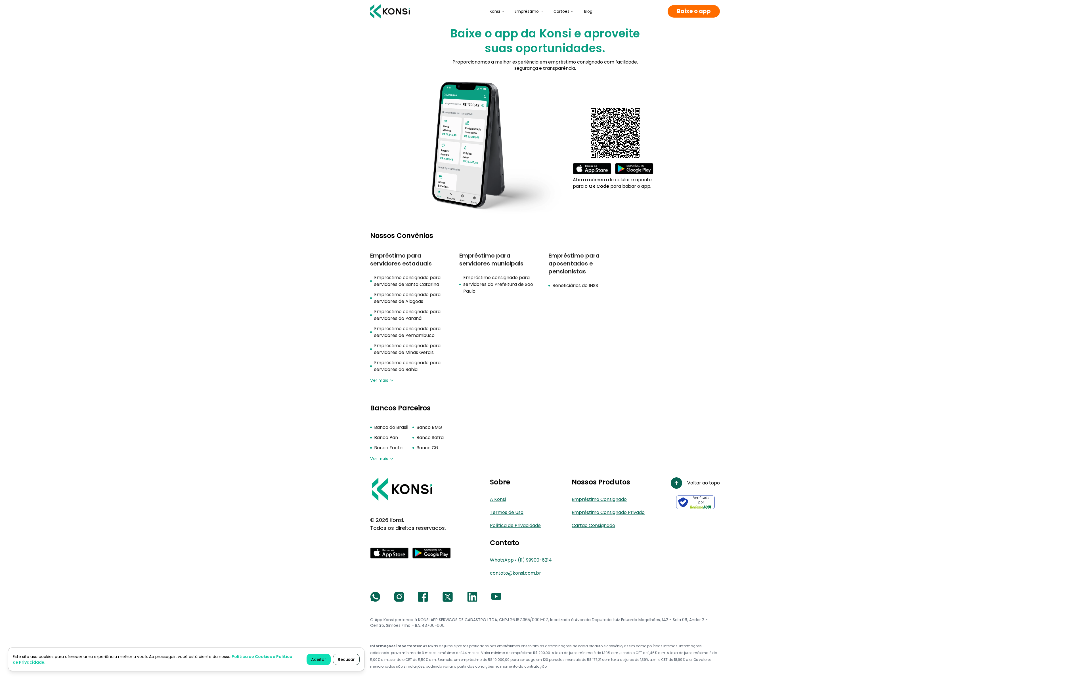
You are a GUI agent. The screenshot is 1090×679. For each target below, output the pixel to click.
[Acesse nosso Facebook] (423, 597)
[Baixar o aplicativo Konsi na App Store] (592, 168)
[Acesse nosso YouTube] (496, 597)
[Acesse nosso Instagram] (399, 596)
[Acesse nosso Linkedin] (472, 597)
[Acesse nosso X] (448, 597)
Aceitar (318, 659)
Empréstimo (527, 11)
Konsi (495, 11)
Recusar (346, 659)
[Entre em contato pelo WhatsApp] (375, 597)
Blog (588, 11)
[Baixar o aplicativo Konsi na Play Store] (634, 168)
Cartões (561, 11)
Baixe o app (694, 11)
